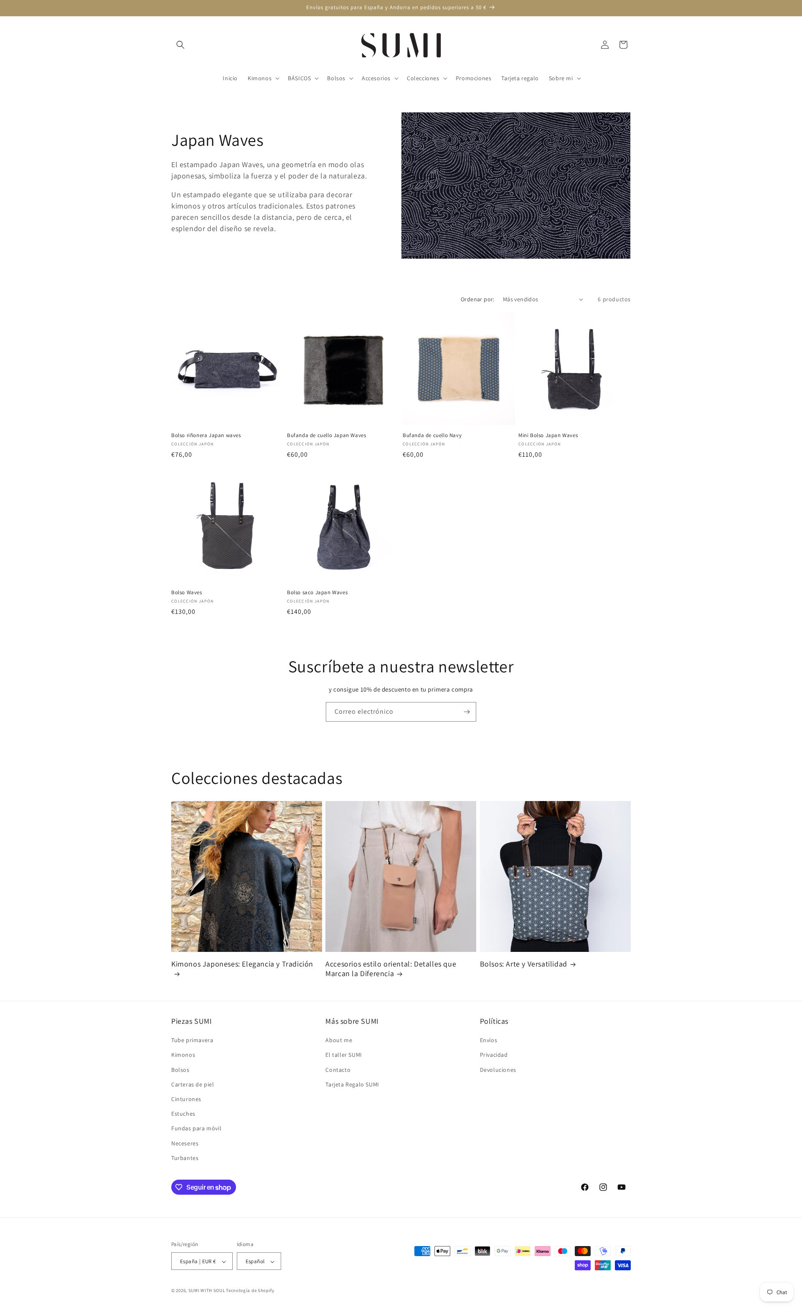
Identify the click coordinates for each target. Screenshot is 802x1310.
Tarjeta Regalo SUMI (352, 1084)
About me (338, 1040)
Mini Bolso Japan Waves (548, 435)
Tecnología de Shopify (250, 1291)
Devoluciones (498, 1069)
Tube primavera (192, 1040)
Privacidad (494, 1055)
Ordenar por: (478, 299)
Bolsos (180, 1069)
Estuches (183, 1113)
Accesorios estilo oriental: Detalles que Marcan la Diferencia (390, 968)
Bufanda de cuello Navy (432, 435)
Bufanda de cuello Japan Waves (326, 435)
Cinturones (186, 1099)
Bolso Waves (186, 592)
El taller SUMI (343, 1055)
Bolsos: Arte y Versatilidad (523, 964)
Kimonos (183, 1055)
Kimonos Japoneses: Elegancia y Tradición (242, 964)
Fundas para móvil (196, 1128)
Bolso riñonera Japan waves (206, 435)
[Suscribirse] (466, 712)
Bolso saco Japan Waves (317, 592)
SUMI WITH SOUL (206, 1291)
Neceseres (184, 1143)
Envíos (488, 1040)
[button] (180, 45)
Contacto (337, 1069)
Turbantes (184, 1158)
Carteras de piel (192, 1084)
